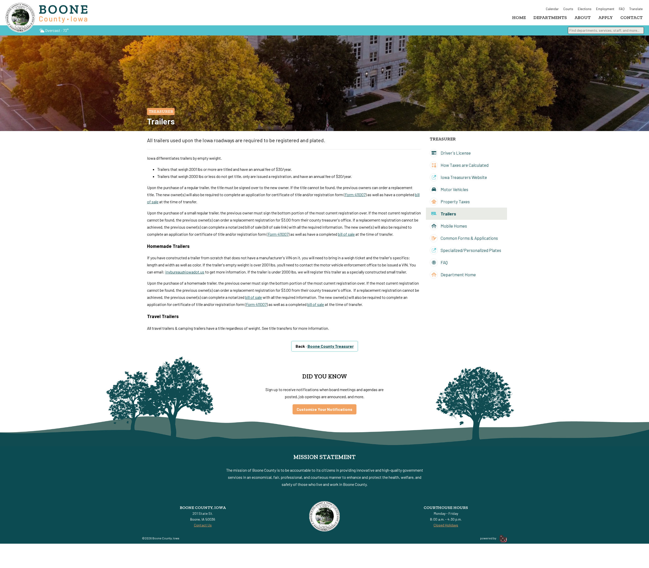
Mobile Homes (453, 225)
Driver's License (455, 152)
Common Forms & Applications (469, 238)
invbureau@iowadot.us (184, 271)
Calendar (552, 9)
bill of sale (346, 234)
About (582, 17)
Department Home (458, 274)
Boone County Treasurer (331, 346)
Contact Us (203, 525)
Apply (605, 17)
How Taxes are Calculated (464, 165)
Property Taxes (455, 201)
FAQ (622, 9)
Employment (605, 9)
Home (519, 17)
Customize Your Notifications (324, 409)
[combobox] (606, 30)
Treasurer (161, 111)
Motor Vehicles (454, 189)
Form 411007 (355, 194)
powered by (488, 538)
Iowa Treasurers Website (463, 177)
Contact (631, 17)
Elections (584, 9)
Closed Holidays (446, 525)
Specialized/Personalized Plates (470, 250)
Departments (550, 17)
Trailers (448, 213)
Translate (636, 9)
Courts (568, 9)
